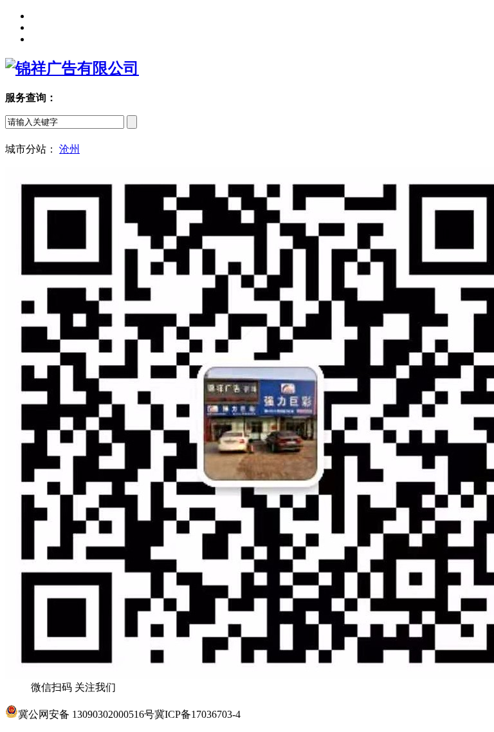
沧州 (69, 149)
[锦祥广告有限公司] (72, 68)
